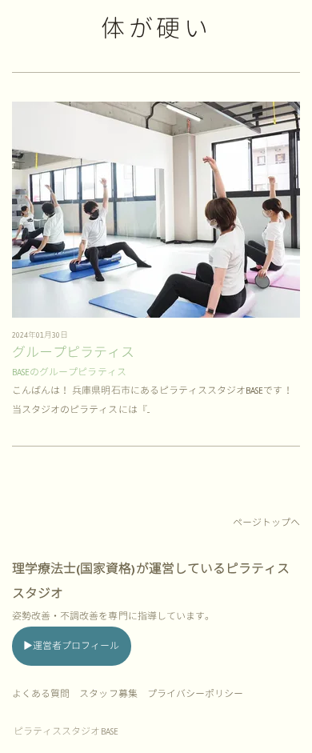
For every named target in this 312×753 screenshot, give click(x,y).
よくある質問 (41, 694)
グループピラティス (73, 353)
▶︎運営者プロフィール (71, 646)
